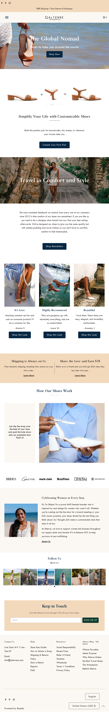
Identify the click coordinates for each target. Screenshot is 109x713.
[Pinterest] (5, 3)
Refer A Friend (63, 655)
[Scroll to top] (103, 706)
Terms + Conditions (65, 666)
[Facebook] (1, 3)
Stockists (60, 659)
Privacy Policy (63, 670)
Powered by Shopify (14, 708)
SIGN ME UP (90, 620)
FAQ (32, 670)
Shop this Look (20, 335)
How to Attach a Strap (41, 651)
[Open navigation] (12, 17)
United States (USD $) (84, 706)
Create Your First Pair (54, 145)
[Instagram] (9, 3)
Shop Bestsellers (54, 246)
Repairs (34, 666)
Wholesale (61, 662)
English (92, 696)
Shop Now (54, 54)
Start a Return (37, 662)
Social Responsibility (66, 647)
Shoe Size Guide (38, 647)
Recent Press (62, 651)
